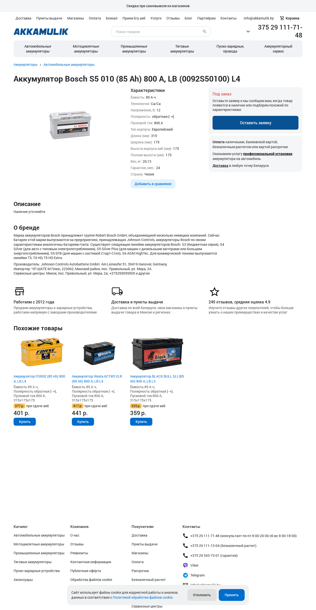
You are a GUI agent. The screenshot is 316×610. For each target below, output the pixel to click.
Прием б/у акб (133, 18)
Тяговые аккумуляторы (33, 561)
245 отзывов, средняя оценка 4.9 (239, 301)
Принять (232, 595)
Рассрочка (140, 570)
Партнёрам (206, 18)
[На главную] (41, 31)
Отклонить (202, 595)
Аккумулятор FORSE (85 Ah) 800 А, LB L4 (39, 378)
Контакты (228, 18)
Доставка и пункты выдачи (137, 301)
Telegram (197, 575)
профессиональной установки (267, 153)
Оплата (95, 18)
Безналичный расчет (149, 579)
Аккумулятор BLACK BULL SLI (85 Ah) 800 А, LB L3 (157, 378)
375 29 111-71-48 (280, 31)
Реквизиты (79, 553)
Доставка (23, 18)
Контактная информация (90, 561)
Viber (194, 565)
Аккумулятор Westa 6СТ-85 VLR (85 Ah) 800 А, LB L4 (97, 378)
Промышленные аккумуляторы (134, 48)
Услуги (155, 18)
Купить (25, 421)
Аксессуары (23, 579)
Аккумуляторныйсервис (278, 48)
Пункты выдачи (49, 18)
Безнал (112, 18)
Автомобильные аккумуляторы (37, 48)
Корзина (292, 18)
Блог (188, 18)
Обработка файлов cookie (91, 579)
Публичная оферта (85, 570)
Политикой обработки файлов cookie (143, 597)
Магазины (75, 18)
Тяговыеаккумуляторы (182, 48)
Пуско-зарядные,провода (230, 48)
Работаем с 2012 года (34, 301)
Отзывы (173, 18)
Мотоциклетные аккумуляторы (86, 48)
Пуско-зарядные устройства (37, 570)
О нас (74, 535)
